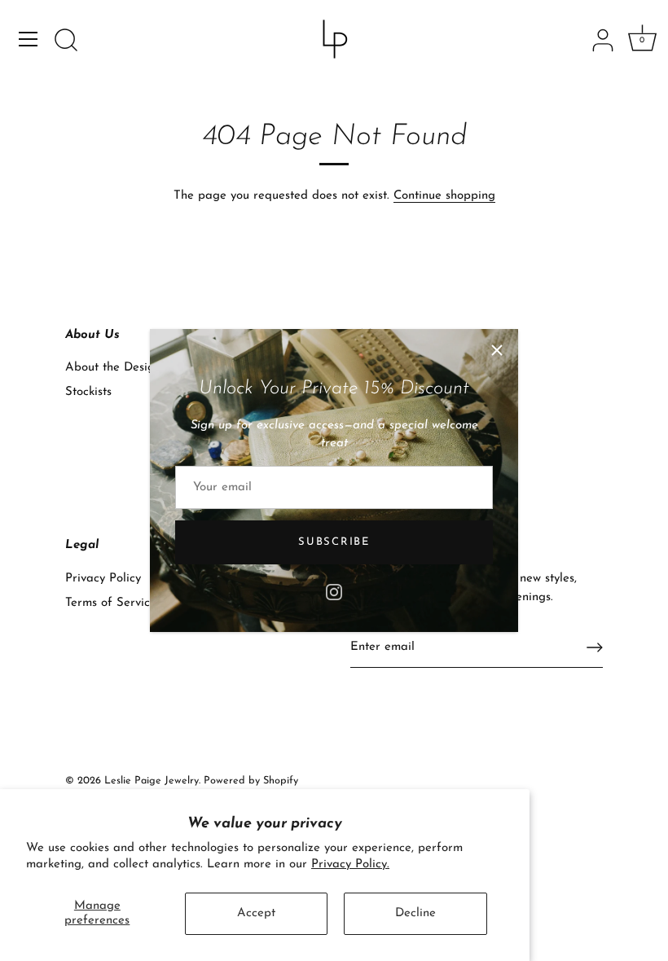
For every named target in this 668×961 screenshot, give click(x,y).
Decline (415, 913)
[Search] (66, 41)
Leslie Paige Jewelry (151, 780)
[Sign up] (595, 647)
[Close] (497, 350)
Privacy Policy (103, 579)
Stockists (88, 392)
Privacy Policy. (350, 864)
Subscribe (333, 542)
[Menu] (28, 39)
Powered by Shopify (251, 780)
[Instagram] (334, 591)
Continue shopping (444, 196)
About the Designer (119, 368)
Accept (256, 913)
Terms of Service (110, 603)
